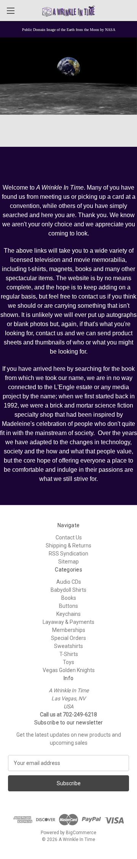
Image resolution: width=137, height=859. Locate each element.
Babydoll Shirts (68, 590)
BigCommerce (81, 832)
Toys (68, 662)
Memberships (68, 630)
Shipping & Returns (68, 545)
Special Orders (68, 638)
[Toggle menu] (10, 10)
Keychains (68, 614)
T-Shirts (68, 654)
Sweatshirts (68, 646)
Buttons (68, 606)
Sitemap (68, 562)
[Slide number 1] (68, 76)
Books (68, 598)
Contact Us (69, 537)
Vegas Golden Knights (69, 670)
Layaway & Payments (68, 622)
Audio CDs (68, 582)
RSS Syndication (68, 553)
